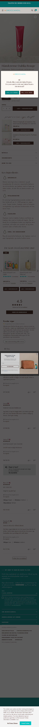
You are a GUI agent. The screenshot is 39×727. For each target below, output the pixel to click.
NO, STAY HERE (27, 92)
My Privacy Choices (12, 723)
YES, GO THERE (12, 92)
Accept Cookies (25, 723)
